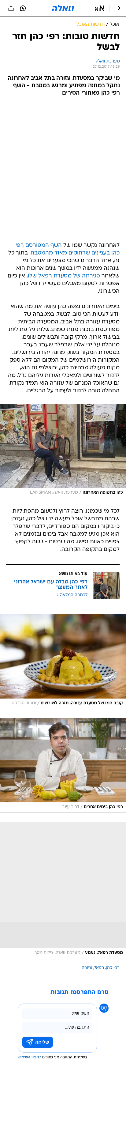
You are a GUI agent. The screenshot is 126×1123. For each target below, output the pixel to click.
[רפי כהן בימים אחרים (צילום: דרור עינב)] (63, 765)
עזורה (87, 968)
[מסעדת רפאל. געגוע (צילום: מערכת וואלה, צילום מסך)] (63, 890)
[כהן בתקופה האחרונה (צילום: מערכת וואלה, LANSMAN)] (63, 451)
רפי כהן (113, 968)
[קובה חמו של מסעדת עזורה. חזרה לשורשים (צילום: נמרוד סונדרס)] (63, 661)
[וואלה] (63, 8)
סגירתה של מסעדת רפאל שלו (64, 276)
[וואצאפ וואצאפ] (23, 8)
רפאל (99, 968)
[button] (99, 8)
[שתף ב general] (11, 8)
